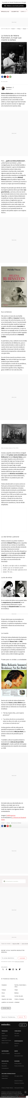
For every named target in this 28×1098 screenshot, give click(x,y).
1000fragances (11, 815)
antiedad (16, 1002)
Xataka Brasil (5, 1078)
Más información (23, 1096)
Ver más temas (6, 1008)
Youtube (10, 969)
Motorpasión (17, 1053)
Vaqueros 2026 (16, 943)
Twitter (5, 77)
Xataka (3, 1033)
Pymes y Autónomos (19, 1065)
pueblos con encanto (8, 1002)
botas (3, 996)
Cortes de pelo (18, 996)
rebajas (24, 28)
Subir (21, 1025)
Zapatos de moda (7, 999)
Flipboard (8, 77)
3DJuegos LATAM (18, 1076)
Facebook (2, 77)
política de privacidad (19, 961)
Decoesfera (4, 1065)
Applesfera (4, 1038)
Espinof (16, 1045)
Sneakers (4, 985)
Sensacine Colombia (19, 1083)
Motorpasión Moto (18, 1055)
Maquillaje (5, 11)
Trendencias (4, 1063)
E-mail (10, 77)
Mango (19, 28)
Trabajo (4, 990)
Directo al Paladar (6, 1053)
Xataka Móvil (5, 1035)
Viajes (16, 990)
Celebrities (15, 11)
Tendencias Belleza (17, 822)
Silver (3, 993)
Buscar (21, 1017)
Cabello (23, 11)
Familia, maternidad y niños (20, 985)
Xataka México (5, 1076)
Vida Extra (16, 1035)
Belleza (8, 822)
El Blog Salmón (17, 1063)
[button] (10, 87)
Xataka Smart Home (6, 1040)
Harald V (13, 28)
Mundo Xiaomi (5, 1042)
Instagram (13, 969)
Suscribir (22, 958)
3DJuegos (16, 1033)
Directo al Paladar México (7, 1087)
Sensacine (16, 1043)
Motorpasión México (19, 1087)
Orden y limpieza (19, 999)
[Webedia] (5, 1025)
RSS (16, 969)
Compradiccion (5, 1068)
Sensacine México (18, 1080)
